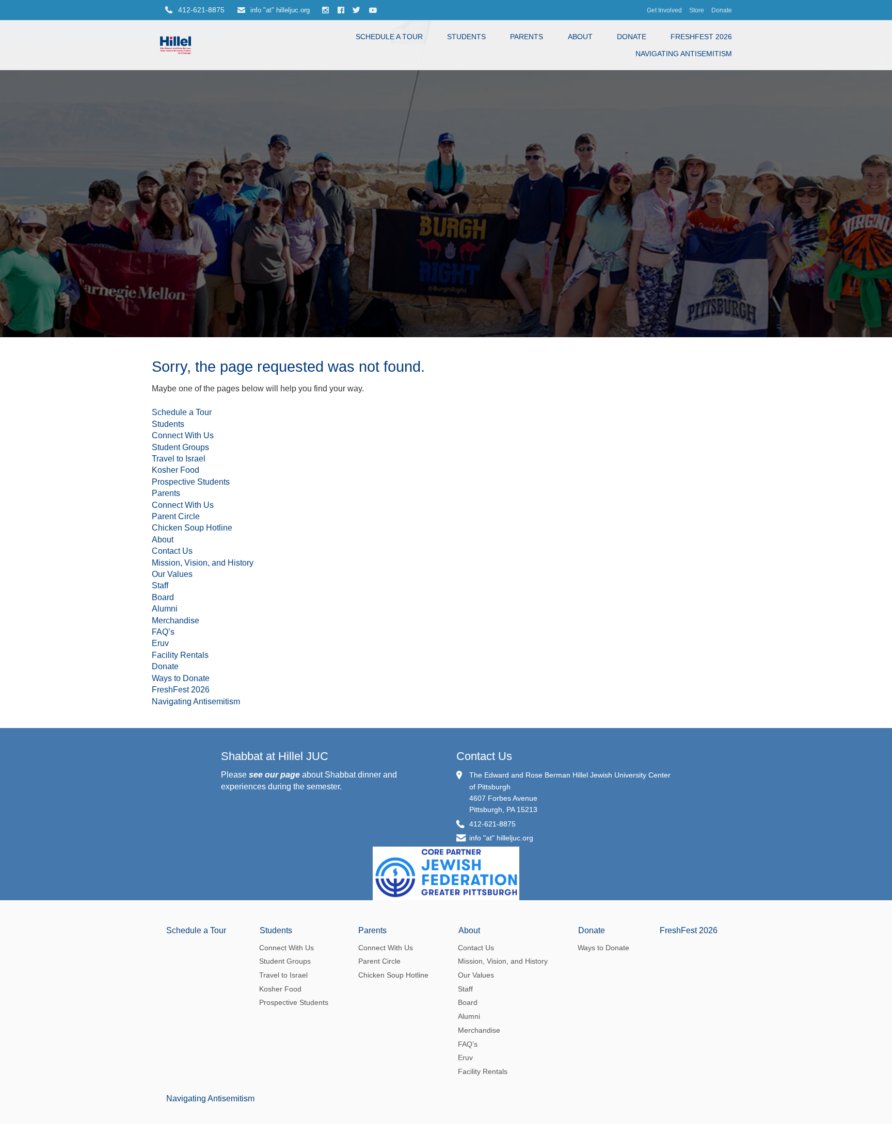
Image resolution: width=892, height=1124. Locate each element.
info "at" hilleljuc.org (279, 10)
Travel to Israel (178, 458)
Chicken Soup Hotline (192, 527)
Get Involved (664, 10)
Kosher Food (175, 470)
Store (696, 10)
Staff (160, 585)
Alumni (165, 608)
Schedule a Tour (389, 36)
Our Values (172, 574)
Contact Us (172, 551)
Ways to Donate (181, 678)
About (580, 36)
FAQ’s (163, 631)
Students (466, 36)
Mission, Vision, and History (202, 562)
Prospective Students (191, 481)
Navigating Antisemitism (683, 53)
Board (163, 597)
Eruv (160, 643)
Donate (721, 10)
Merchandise (175, 620)
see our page (274, 774)
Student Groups (180, 447)
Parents (526, 36)
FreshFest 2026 (701, 36)
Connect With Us (183, 435)
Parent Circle (176, 516)
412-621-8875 (492, 824)
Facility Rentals (180, 655)
